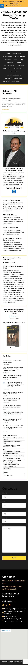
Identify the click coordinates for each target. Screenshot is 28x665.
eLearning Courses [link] (14, 72)
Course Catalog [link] (17, 53)
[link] (2, 6)
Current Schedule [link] (20, 56)
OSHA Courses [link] (7, 69)
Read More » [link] (5, 109)
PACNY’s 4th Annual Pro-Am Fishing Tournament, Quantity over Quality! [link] (12, 406)
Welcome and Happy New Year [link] (11, 98)
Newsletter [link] (10, 62)
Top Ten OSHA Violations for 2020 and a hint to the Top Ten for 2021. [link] (13, 392)
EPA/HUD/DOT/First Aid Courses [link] (14, 78)
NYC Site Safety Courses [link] (14, 75)
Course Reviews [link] (7, 56)
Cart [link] (24, 81)
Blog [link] (22, 59)
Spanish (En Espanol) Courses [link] (11, 81)
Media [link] (15, 59)
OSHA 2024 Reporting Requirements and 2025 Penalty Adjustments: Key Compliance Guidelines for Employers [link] (13, 369)
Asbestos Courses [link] (9, 66)
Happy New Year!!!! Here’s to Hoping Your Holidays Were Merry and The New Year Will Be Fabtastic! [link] (16, 385)
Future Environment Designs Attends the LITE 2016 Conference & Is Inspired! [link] (13, 413)
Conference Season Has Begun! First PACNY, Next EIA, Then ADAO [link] (12, 419)
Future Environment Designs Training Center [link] (14, 15)
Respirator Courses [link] (19, 69)
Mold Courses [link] (21, 66)
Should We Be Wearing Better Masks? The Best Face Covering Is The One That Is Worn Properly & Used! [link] (13, 427)
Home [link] (8, 53)
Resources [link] (8, 59)
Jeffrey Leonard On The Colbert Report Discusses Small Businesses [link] (12, 376)
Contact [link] (19, 62)
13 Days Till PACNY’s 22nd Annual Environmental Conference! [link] (11, 399)
